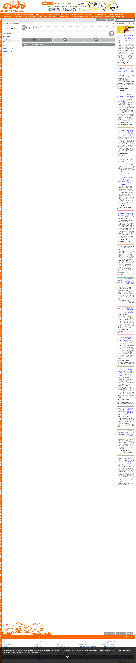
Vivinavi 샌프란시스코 (109, 646)
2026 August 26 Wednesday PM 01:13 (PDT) (121, 23)
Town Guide (38, 646)
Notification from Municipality (87, 646)
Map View (7, 39)
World (4, 23)
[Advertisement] (11, 88)
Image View (7, 42)
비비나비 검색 (11, 28)
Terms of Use (8, 637)
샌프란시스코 (15, 23)
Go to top (130, 637)
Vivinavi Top (8, 51)
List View (7, 36)
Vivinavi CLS (8, 646)
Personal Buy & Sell (63, 646)
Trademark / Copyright (21, 637)
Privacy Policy (35, 637)
